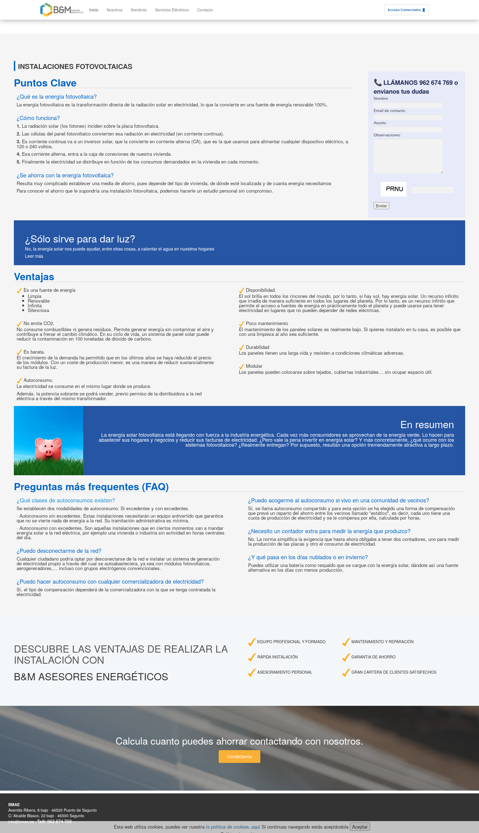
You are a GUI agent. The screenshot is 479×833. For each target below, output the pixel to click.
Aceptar (360, 826)
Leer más (34, 256)
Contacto (205, 9)
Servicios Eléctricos (172, 9)
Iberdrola (139, 9)
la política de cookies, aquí (233, 826)
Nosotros (115, 9)
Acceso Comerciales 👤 (407, 9)
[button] (239, 756)
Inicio (93, 9)
